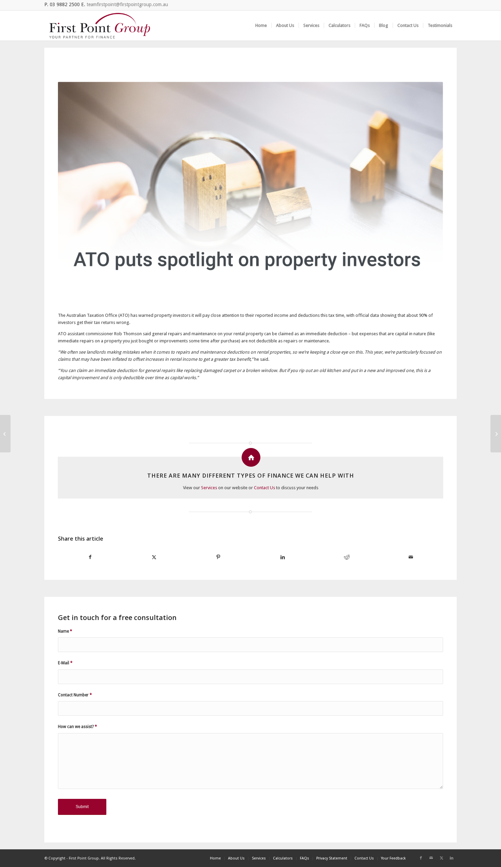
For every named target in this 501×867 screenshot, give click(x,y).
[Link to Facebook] (421, 858)
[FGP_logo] (99, 26)
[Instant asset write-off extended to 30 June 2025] (5, 433)
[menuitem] (261, 26)
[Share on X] (154, 557)
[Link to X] (441, 858)
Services (209, 487)
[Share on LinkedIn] (282, 557)
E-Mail (65, 663)
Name (65, 631)
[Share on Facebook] (90, 557)
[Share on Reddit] (347, 557)
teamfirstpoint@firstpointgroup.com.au (127, 4)
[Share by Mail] (411, 557)
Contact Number (75, 695)
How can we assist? (77, 726)
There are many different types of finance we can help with (250, 475)
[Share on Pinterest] (218, 557)
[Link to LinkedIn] (451, 858)
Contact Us (264, 487)
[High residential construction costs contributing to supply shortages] (495, 433)
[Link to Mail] (431, 858)
